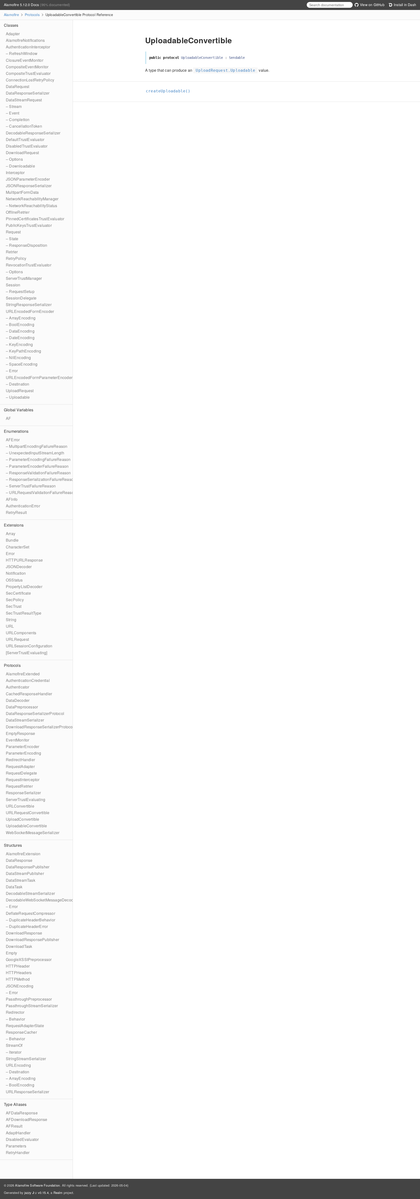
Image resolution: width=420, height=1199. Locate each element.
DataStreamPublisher (25, 873)
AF (8, 418)
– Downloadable (20, 166)
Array (10, 533)
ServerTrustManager (24, 278)
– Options (14, 159)
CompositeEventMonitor (27, 67)
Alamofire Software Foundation (37, 1185)
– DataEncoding (20, 331)
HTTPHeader (18, 966)
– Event (12, 113)
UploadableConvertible (26, 826)
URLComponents (21, 632)
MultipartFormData (22, 192)
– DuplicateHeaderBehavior (30, 920)
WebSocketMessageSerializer (32, 832)
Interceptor (15, 172)
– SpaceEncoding (21, 364)
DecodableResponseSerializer (33, 133)
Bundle (12, 540)
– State (12, 238)
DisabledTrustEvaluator (26, 146)
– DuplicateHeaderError (27, 926)
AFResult (14, 1126)
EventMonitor (17, 740)
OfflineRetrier (17, 212)
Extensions (14, 525)
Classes (11, 25)
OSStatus (14, 580)
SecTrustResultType (24, 613)
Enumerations (16, 431)
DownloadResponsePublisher (32, 939)
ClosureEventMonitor (24, 60)
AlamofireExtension (23, 853)
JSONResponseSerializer (29, 185)
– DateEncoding (20, 337)
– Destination (17, 384)
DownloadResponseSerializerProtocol (40, 727)
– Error (12, 370)
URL (10, 626)
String (11, 619)
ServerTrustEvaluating (25, 799)
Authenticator (17, 687)
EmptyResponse (20, 733)
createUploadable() (170, 91)
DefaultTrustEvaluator (25, 139)
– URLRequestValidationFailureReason (41, 492)
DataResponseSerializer (27, 93)
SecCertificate (18, 593)
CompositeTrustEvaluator (28, 73)
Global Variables (18, 410)
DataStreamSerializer (25, 720)
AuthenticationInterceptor (28, 47)
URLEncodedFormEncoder (30, 311)
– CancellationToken (24, 126)
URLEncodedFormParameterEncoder (39, 377)
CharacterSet (17, 547)
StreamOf (14, 1045)
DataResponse (19, 860)
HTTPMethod (18, 979)
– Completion (17, 119)
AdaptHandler (18, 1133)
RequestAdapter (20, 766)
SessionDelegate (21, 298)
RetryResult (16, 512)
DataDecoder (17, 700)
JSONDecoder (19, 566)
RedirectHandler (20, 759)
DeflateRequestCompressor (30, 913)
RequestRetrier (19, 786)
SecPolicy (15, 599)
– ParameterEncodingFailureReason (38, 459)
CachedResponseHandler (29, 693)
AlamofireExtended (23, 674)
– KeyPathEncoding (23, 351)
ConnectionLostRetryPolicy (30, 80)
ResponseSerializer (23, 792)
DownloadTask (19, 946)
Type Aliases (15, 1104)
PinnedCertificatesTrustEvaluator (35, 218)
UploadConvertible (22, 819)
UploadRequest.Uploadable (225, 70)
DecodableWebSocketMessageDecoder (41, 900)
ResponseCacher (21, 1032)
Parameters (16, 1146)
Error (10, 553)
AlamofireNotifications (25, 40)
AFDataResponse (22, 1113)
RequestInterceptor (23, 779)
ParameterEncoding (23, 753)
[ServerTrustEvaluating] (26, 652)
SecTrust (14, 606)
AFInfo (12, 499)
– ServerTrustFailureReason (31, 486)
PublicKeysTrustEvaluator (29, 225)
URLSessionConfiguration (29, 646)
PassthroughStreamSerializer (32, 1005)
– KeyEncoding (19, 344)
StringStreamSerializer (26, 1058)
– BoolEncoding (20, 324)
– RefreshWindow (21, 53)
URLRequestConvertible (27, 812)
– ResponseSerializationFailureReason (41, 479)
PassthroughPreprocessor (29, 999)
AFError (13, 439)
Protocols (32, 14)
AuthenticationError (23, 506)
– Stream (14, 106)
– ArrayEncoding (20, 318)
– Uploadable (18, 397)
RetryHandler (17, 1152)
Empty (11, 953)
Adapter (13, 33)
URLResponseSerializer (27, 1091)
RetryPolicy (16, 258)
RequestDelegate (21, 773)
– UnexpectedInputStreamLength (35, 453)
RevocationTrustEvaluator (28, 265)
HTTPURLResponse (24, 560)
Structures (13, 845)
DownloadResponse (24, 933)
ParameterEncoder (22, 746)
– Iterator (13, 1052)
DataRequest (17, 86)
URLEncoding (18, 1065)
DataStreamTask (20, 880)
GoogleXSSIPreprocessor (29, 959)
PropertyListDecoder (24, 586)
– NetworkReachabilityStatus (31, 205)
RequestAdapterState (25, 1025)
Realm (58, 1192)
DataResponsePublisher (27, 867)
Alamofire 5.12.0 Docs (22, 4)
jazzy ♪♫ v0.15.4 (36, 1192)
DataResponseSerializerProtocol (35, 713)
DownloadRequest (22, 152)
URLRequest (17, 639)
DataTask (14, 887)
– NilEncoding (18, 357)
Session (13, 285)
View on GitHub (372, 4)
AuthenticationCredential (28, 680)
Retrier (12, 252)
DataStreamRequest (24, 100)
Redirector (15, 1012)
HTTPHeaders (19, 972)
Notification (16, 573)
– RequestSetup (20, 291)
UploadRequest (20, 390)
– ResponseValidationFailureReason (38, 473)
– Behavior (15, 1019)
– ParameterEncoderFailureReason (37, 466)
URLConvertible (20, 806)
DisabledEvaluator (22, 1139)
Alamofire (11, 14)
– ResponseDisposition (26, 245)
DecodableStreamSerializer (30, 893)
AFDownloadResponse (26, 1119)
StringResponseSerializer (29, 304)
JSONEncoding (19, 986)
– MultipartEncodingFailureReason (36, 446)
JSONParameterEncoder (28, 179)
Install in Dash (404, 4)
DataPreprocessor (22, 707)
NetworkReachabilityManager (32, 199)
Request (13, 232)
